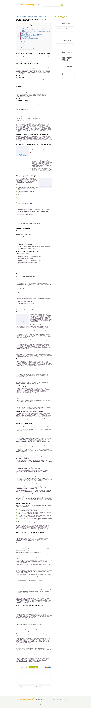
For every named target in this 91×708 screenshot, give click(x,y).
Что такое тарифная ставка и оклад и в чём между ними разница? (67, 39)
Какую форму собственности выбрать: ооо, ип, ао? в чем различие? (23, 322)
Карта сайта (59, 699)
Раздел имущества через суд (24, 36)
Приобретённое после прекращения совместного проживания (33, 29)
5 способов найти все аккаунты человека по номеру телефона (66, 22)
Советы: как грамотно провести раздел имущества (29, 35)
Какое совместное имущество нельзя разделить (28, 27)
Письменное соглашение (26, 42)
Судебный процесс (25, 43)
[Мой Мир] (48, 667)
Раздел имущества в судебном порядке (26, 48)
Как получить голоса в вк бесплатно (67, 74)
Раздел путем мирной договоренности (26, 49)
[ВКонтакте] (45, 667)
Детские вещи (24, 33)
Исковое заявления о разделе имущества (29, 38)
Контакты (64, 699)
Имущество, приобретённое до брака (28, 28)
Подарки (23, 30)
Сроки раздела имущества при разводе (27, 44)
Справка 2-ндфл (65, 33)
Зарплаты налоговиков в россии (62, 28)
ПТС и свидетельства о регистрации (28, 645)
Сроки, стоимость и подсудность (27, 39)
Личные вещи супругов (26, 32)
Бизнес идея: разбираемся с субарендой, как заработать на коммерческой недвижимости (67, 59)
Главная (53, 699)
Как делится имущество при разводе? (26, 40)
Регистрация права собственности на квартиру (22, 155)
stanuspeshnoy (27, 4)
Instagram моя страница (67, 79)
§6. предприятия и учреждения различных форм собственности (45, 186)
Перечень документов (25, 37)
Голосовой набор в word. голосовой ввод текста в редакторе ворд (67, 67)
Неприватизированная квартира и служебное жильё (31, 34)
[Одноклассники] (47, 667)
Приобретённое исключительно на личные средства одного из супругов (35, 31)
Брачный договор (24, 41)
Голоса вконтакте (66, 45)
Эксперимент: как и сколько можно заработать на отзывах (67, 51)
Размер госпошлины (23, 47)
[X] (50, 667)
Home (18, 16)
